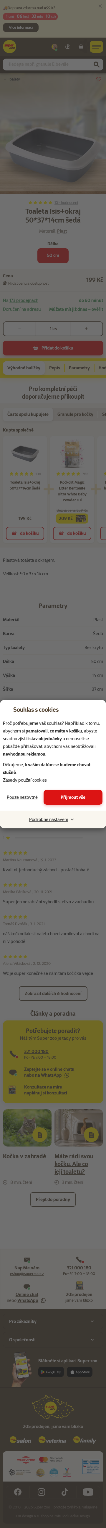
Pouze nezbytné (22, 797)
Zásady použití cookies (25, 780)
